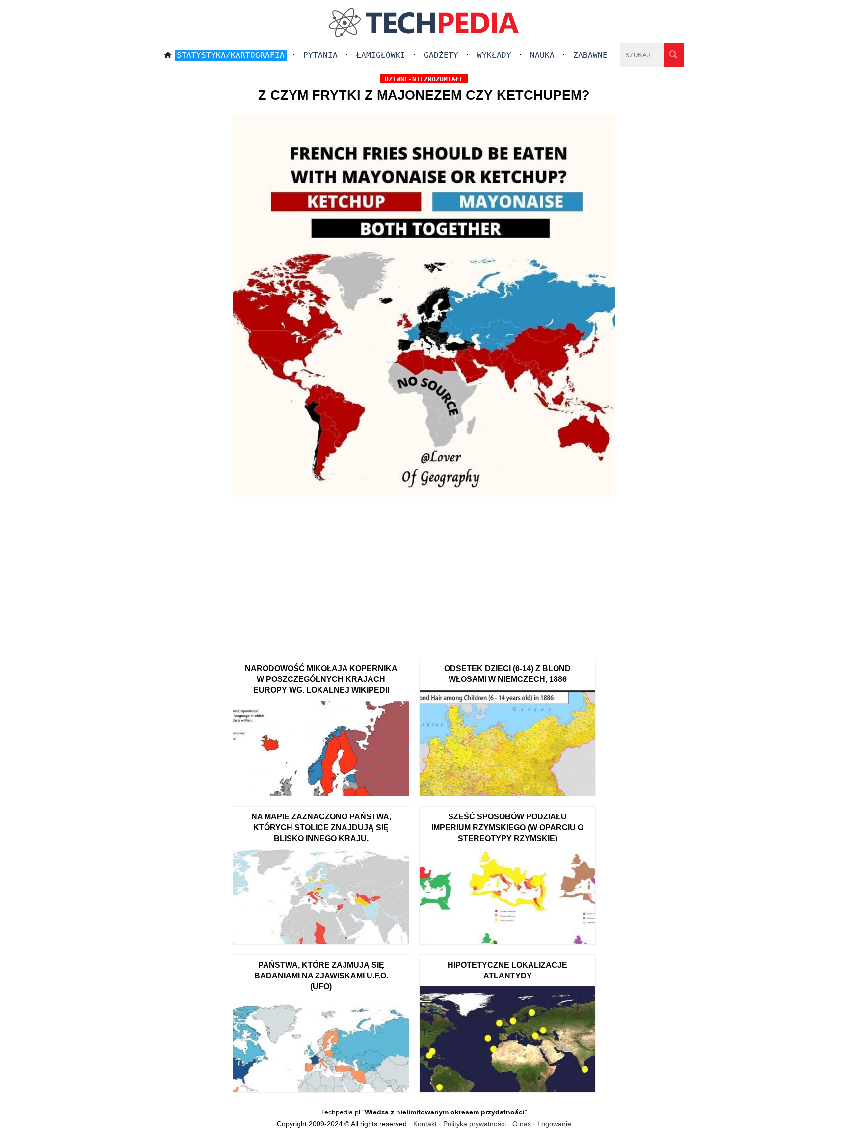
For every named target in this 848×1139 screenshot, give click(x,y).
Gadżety (441, 55)
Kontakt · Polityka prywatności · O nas (472, 1124)
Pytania (320, 55)
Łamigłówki (380, 55)
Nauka (542, 55)
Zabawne (590, 55)
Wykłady (494, 55)
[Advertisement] (424, 574)
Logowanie (554, 1124)
